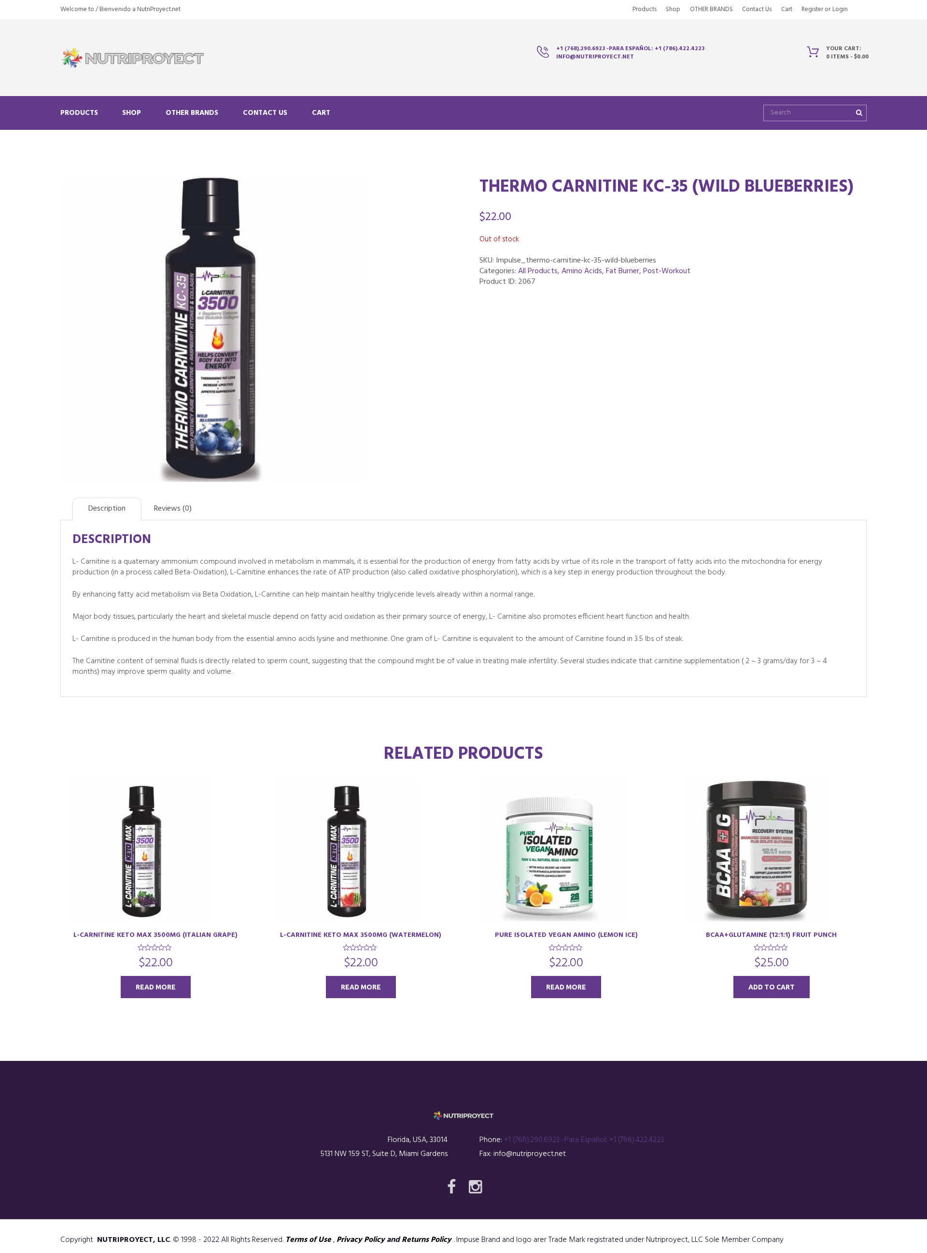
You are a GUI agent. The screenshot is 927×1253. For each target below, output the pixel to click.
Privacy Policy (361, 1240)
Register (812, 9)
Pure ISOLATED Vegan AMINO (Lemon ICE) (566, 935)
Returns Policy (426, 1240)
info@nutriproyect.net (595, 57)
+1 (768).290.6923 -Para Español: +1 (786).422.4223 (630, 49)
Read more (156, 987)
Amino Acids (582, 271)
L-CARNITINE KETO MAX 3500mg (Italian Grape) (155, 935)
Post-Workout (666, 271)
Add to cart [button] (771, 987)
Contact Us (757, 9)
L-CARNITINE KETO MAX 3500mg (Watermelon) (360, 935)
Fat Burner (622, 271)
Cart (786, 9)
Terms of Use (308, 1240)
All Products (538, 271)
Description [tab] (107, 508)
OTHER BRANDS (711, 9)
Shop (673, 9)
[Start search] (858, 112)
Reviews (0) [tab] (173, 508)
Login (840, 9)
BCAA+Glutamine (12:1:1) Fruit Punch (771, 935)
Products (644, 9)
